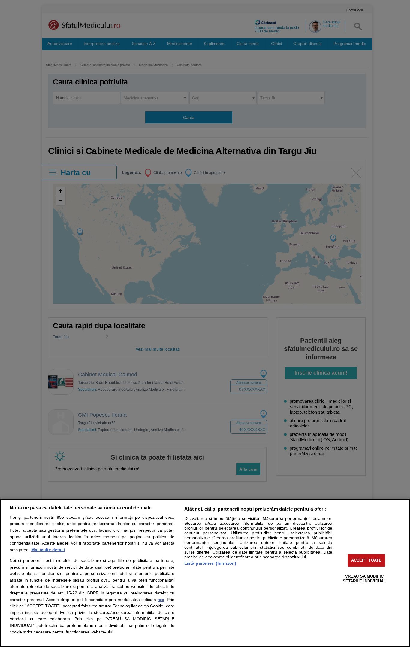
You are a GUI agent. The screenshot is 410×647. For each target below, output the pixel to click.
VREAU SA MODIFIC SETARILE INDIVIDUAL (364, 578)
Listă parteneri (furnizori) (210, 563)
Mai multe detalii (48, 549)
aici (161, 599)
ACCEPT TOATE (366, 560)
